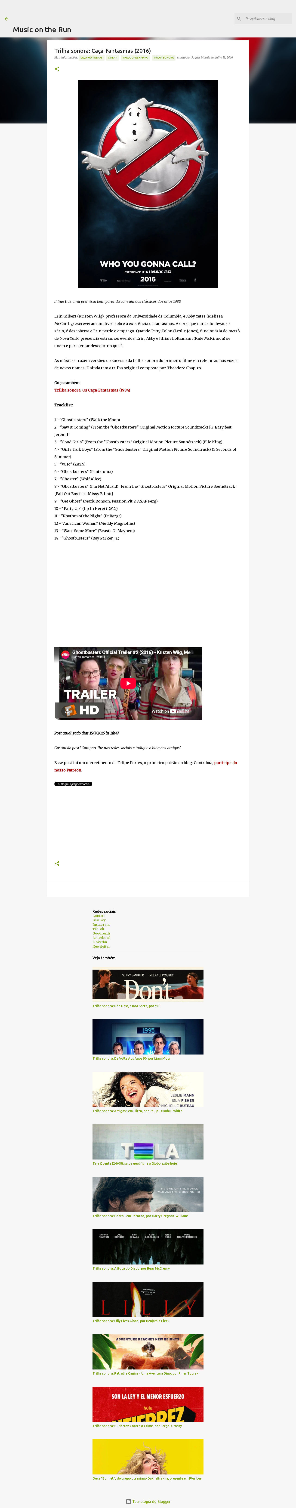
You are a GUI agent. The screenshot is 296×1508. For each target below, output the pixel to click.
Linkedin (99, 942)
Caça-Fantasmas (91, 57)
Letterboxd (101, 938)
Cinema (112, 57)
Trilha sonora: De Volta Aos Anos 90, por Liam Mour (131, 1058)
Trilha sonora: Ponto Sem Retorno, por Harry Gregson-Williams (140, 1216)
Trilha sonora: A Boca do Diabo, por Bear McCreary (131, 1268)
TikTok (98, 929)
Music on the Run (42, 29)
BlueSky (99, 920)
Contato (98, 916)
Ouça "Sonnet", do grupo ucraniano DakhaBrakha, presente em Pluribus (146, 1478)
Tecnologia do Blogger (150, 1501)
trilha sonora (164, 57)
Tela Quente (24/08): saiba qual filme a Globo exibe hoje (134, 1163)
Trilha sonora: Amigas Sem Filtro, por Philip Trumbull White (137, 1111)
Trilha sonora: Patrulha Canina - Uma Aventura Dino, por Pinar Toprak (145, 1373)
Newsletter (101, 946)
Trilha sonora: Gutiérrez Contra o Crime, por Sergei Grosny (137, 1426)
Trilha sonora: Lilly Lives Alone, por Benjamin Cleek (131, 1321)
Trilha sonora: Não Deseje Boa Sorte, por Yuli (126, 1006)
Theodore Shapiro (135, 57)
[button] (57, 69)
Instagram (101, 924)
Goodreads (101, 933)
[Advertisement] (97, 10)
